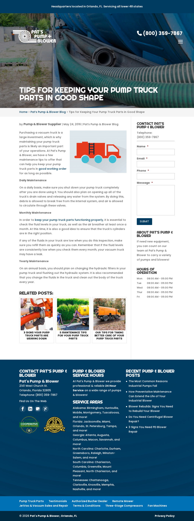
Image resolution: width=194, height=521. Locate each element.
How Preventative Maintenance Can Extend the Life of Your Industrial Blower (150, 396)
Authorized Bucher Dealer (89, 501)
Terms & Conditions (86, 506)
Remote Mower (122, 501)
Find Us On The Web (33, 401)
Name (142, 146)
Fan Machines (157, 506)
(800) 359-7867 (162, 33)
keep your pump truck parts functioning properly (69, 220)
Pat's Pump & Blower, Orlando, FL (53, 516)
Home (23, 112)
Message (145, 182)
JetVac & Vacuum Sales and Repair (43, 506)
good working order (52, 169)
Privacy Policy (165, 516)
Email (142, 158)
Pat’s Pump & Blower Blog (100, 124)
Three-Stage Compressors (124, 506)
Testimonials (58, 501)
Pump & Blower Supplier (42, 124)
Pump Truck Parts (31, 501)
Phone (143, 170)
